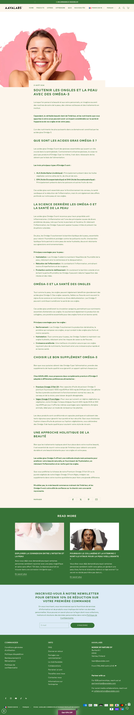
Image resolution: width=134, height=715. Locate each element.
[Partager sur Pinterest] (89, 499)
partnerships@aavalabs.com (104, 683)
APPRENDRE (60, 8)
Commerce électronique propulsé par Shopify (63, 707)
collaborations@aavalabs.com (106, 691)
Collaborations (54, 666)
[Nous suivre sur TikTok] (21, 698)
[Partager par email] (96, 499)
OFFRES (50, 8)
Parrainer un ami (55, 670)
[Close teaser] (77, 709)
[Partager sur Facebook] (73, 499)
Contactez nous (55, 677)
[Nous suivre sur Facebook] (6, 698)
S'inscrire (82, 625)
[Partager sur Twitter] (81, 499)
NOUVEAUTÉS (79, 8)
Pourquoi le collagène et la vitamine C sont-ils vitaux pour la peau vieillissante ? (94, 556)
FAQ (50, 647)
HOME (31, 8)
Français (110, 8)
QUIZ (70, 8)
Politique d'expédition (14, 654)
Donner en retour (55, 651)
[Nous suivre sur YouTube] (16, 698)
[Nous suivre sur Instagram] (11, 698)
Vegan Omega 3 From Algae (47, 399)
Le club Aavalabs (55, 662)
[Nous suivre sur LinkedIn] (26, 698)
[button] (67, 712)
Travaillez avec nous (56, 674)
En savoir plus (21, 574)
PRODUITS (40, 8)
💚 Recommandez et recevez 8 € (67, 2)
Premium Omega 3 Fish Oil (47, 387)
